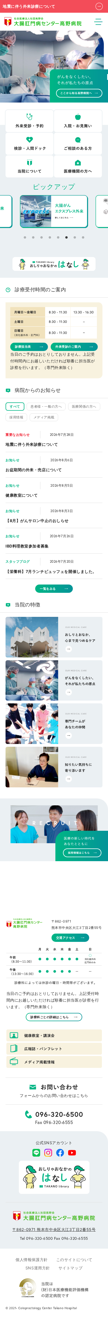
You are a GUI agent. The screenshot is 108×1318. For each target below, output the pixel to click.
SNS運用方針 (37, 1267)
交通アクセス (65, 938)
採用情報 (16, 417)
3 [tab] (41, 237)
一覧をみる (48, 589)
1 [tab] (25, 237)
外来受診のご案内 (68, 347)
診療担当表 (23, 347)
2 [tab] (33, 237)
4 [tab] (50, 237)
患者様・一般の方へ (46, 406)
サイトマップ (70, 1267)
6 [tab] (66, 237)
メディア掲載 (44, 417)
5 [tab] (58, 237)
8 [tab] (83, 237)
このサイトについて (74, 1259)
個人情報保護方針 (32, 1259)
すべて (15, 406)
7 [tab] (75, 237)
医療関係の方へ (84, 406)
